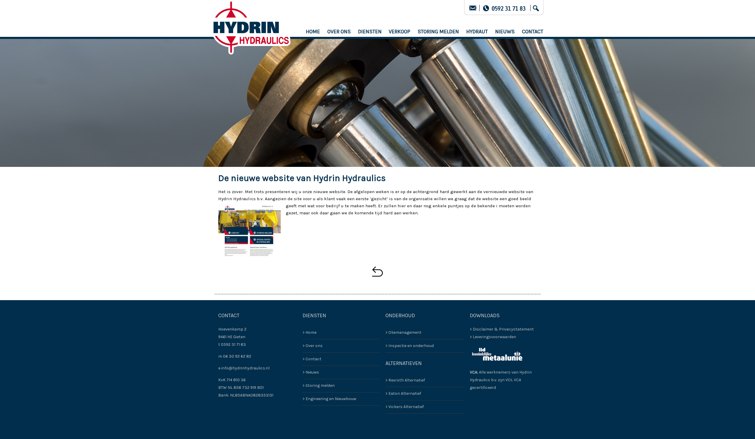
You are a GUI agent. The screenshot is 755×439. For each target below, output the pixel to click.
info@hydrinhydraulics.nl (245, 368)
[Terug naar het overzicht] (377, 271)
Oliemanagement (404, 332)
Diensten (370, 31)
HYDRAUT (477, 31)
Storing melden (438, 31)
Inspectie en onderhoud (411, 345)
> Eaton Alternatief (403, 393)
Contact (532, 31)
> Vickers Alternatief (404, 406)
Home (313, 31)
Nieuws (505, 31)
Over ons (339, 31)
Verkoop (399, 31)
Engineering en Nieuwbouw (331, 398)
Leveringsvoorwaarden (494, 336)
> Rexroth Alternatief (405, 380)
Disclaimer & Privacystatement (503, 329)
